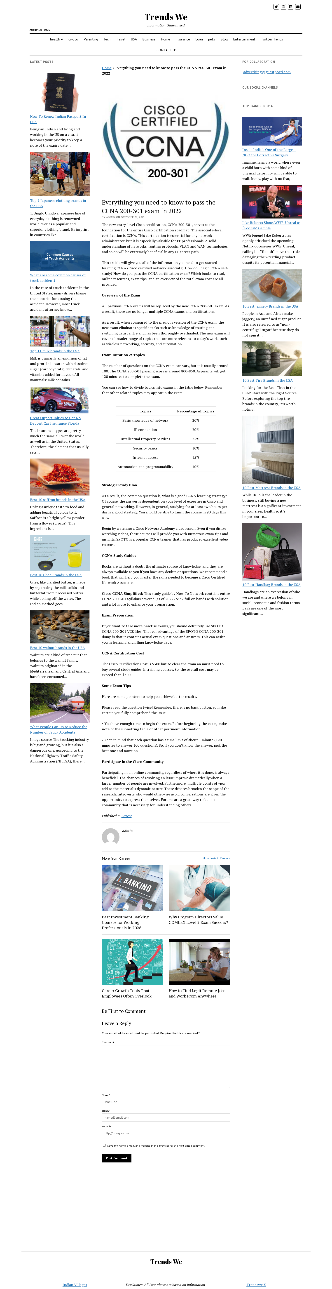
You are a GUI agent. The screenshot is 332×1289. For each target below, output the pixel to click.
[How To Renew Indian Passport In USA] (60, 93)
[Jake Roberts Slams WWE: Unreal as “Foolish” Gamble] (272, 202)
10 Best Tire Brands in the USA (267, 380)
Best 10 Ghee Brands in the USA (56, 574)
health (55, 39)
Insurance (182, 39)
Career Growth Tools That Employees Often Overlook (127, 993)
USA (134, 39)
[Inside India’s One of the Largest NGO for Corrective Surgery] (272, 132)
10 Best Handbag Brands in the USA (271, 584)
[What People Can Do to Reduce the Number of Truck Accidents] (60, 703)
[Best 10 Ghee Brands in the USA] (60, 553)
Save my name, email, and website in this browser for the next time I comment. (156, 1145)
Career (127, 815)
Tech (106, 39)
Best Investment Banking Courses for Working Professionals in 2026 (125, 922)
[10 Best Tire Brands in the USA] (272, 359)
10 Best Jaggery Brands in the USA (270, 306)
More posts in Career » (216, 858)
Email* (106, 1110)
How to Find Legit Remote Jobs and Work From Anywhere (197, 993)
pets (211, 39)
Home (165, 39)
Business (148, 39)
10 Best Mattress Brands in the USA (271, 487)
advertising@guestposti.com (267, 71)
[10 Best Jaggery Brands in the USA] (272, 286)
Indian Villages (75, 1284)
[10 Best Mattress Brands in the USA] (268, 450)
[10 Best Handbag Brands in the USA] (272, 552)
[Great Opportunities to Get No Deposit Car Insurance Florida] (60, 400)
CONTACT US (167, 50)
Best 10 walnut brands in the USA (57, 647)
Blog (224, 39)
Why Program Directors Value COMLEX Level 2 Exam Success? (198, 919)
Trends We (166, 16)
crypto (73, 39)
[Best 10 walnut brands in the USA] (60, 627)
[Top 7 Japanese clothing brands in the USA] (60, 175)
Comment (108, 1042)
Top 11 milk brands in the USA (55, 350)
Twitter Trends (272, 39)
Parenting (91, 39)
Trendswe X (256, 1284)
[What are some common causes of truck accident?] (60, 256)
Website (107, 1126)
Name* (106, 1095)
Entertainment (244, 39)
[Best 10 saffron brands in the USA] (60, 478)
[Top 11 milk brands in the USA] (60, 332)
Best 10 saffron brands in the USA (57, 499)
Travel (120, 39)
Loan (199, 39)
